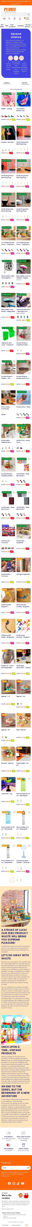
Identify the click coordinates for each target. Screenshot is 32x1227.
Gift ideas (2, 26)
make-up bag (22, 1113)
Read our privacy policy (8, 1209)
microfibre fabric (6, 998)
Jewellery (20, 26)
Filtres (7, 83)
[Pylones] (9, 10)
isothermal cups (15, 993)
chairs (6, 1118)
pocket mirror (8, 1114)
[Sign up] (28, 1168)
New (7, 26)
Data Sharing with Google (9, 1218)
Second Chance (28, 26)
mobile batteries (8, 1000)
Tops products (12, 26)
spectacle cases (9, 996)
